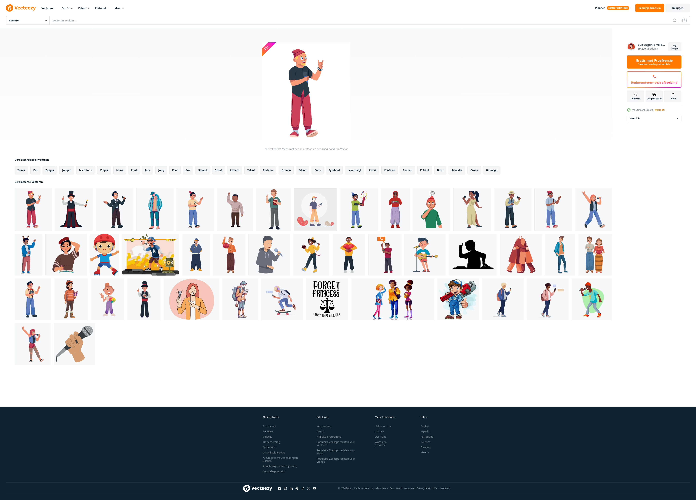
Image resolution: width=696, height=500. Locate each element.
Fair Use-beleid (442, 488)
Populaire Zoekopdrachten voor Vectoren (336, 443)
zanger (49, 170)
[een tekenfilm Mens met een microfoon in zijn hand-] (593, 209)
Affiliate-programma (329, 436)
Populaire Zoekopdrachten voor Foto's (336, 452)
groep (474, 170)
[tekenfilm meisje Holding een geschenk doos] (71, 299)
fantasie (389, 170)
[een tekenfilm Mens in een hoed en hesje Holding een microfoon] (513, 209)
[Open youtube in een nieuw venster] (314, 488)
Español (425, 431)
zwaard (234, 170)
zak (188, 170)
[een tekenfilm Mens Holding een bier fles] (553, 209)
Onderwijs (269, 447)
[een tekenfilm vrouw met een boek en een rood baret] (66, 255)
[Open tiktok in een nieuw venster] (302, 488)
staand (202, 170)
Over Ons (380, 436)
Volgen (675, 48)
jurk (147, 170)
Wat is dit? (660, 109)
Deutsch (426, 442)
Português (427, 436)
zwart (372, 170)
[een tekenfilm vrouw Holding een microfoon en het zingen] (33, 344)
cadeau (407, 170)
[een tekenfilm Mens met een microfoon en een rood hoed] (33, 209)
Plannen (600, 8)
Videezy (267, 436)
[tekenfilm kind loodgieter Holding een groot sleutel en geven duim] (458, 299)
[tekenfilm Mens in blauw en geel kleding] (196, 255)
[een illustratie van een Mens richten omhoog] (235, 209)
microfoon (85, 170)
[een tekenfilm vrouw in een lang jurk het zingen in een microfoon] (472, 209)
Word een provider (381, 443)
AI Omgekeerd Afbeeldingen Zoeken (280, 459)
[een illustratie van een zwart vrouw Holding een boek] (395, 209)
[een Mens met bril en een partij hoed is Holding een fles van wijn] (195, 209)
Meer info (635, 118)
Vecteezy (268, 431)
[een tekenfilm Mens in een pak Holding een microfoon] (114, 209)
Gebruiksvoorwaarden (402, 488)
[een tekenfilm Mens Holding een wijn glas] (28, 255)
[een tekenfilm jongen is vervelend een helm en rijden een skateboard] (104, 255)
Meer (117, 8)
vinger (104, 170)
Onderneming (271, 442)
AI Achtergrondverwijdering (280, 466)
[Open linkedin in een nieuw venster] (291, 488)
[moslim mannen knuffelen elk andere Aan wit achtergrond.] (521, 255)
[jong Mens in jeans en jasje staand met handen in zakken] (560, 255)
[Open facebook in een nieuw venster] (279, 488)
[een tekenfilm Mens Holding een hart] (348, 255)
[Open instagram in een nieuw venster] (285, 488)
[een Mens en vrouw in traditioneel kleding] (595, 255)
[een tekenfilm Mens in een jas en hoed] (155, 209)
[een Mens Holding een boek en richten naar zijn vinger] (273, 209)
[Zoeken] (675, 20)
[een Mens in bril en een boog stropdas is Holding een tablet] (33, 299)
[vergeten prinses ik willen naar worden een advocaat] (327, 299)
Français (426, 447)
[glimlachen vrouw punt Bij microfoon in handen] (191, 299)
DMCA (320, 431)
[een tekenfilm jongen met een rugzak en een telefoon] (240, 299)
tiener (21, 170)
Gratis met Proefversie (654, 62)
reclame (268, 170)
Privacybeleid (424, 488)
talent (251, 170)
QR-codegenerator (274, 471)
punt (134, 170)
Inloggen (677, 8)
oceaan (286, 170)
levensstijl (354, 170)
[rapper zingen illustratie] (150, 255)
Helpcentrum (383, 426)
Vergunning (324, 426)
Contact (379, 431)
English (425, 426)
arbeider (456, 170)
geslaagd (491, 170)
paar (175, 170)
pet (35, 170)
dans (317, 170)
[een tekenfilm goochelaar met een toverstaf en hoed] (74, 209)
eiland (302, 170)
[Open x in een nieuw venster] (308, 488)
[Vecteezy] (21, 8)
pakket (424, 170)
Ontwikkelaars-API (274, 452)
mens (119, 170)
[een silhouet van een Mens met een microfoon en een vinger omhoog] (473, 255)
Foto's (65, 8)
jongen (66, 170)
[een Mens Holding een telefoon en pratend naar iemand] (385, 255)
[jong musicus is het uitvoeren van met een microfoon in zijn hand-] (269, 255)
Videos (82, 8)
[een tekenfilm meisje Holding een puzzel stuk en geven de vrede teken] (107, 299)
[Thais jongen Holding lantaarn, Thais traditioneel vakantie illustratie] (229, 255)
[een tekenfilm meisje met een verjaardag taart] (311, 255)
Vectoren (47, 8)
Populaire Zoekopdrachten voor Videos (336, 460)
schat (218, 170)
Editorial (100, 8)
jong (161, 170)
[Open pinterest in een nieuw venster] (297, 488)
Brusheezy (269, 426)
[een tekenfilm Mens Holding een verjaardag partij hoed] (359, 209)
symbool (334, 170)
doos (440, 170)
